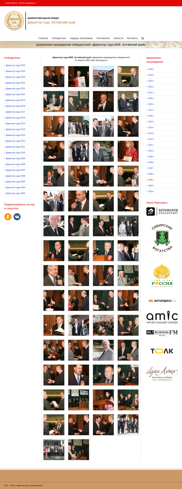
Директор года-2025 (15, 65)
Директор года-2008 (15, 164)
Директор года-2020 (15, 94)
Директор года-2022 (15, 83)
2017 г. (151, 110)
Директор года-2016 (15, 117)
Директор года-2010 (15, 152)
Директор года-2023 (15, 77)
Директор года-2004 (15, 187)
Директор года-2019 (15, 100)
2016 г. (151, 116)
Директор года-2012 (15, 141)
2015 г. (151, 121)
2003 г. (151, 191)
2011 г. (151, 145)
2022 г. (151, 86)
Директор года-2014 (15, 129)
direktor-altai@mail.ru (27, 3)
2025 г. (151, 69)
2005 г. (151, 179)
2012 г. (151, 139)
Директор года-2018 (15, 106)
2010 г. (151, 150)
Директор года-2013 (15, 135)
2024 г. (151, 75)
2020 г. (151, 98)
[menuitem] (45, 38)
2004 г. (151, 185)
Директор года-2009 (15, 158)
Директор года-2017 (15, 112)
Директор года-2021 (15, 88)
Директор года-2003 (15, 193)
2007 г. (151, 168)
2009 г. (151, 156)
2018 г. (151, 104)
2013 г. (151, 133)
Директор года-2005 (15, 181)
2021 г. (151, 92)
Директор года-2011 (15, 147)
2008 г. (151, 162)
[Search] (142, 38)
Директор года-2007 (15, 170)
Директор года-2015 (15, 123)
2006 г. (151, 174)
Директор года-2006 (15, 176)
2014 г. (151, 127)
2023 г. (151, 81)
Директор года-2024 (15, 71)
